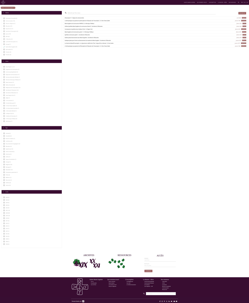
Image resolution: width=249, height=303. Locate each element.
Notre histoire (111, 283)
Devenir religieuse (112, 286)
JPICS (163, 283)
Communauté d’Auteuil (149, 283)
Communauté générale (149, 281)
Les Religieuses (130, 281)
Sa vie (92, 281)
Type (5, 128)
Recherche (242, 13)
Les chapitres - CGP (148, 286)
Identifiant (146, 258)
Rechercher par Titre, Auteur (74, 13)
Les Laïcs (128, 283)
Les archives (93, 284)
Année (5, 192)
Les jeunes (164, 284)
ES (247, 2)
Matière (6, 13)
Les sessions (147, 284)
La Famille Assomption (131, 284)
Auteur (5, 61)
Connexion (148, 270)
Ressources (164, 289)
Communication (165, 287)
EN (245, 2)
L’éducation (164, 281)
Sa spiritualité (94, 283)
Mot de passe (146, 263)
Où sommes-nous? (113, 284)
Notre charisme (112, 281)
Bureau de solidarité (166, 286)
